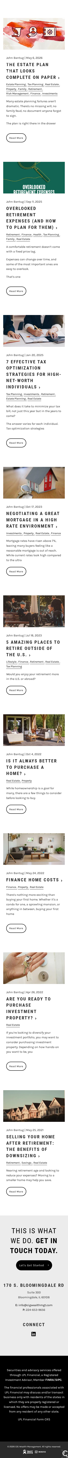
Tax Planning (35, 84)
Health (37, 234)
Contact (9, 62)
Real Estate (52, 84)
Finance (35, 93)
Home (7, 28)
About (7, 36)
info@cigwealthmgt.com (36, 1305)
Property (11, 89)
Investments (50, 93)
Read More (16, 137)
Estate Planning (16, 84)
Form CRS (43, 1419)
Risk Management (17, 93)
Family (22, 89)
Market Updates (15, 54)
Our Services (12, 45)
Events (8, 71)
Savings (27, 1162)
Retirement (35, 89)
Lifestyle (11, 661)
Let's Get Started (31, 1265)
